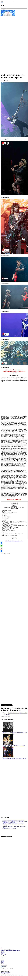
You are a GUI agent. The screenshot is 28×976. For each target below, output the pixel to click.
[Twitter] (14, 544)
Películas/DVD (3, 954)
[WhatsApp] (14, 546)
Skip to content (4, 7)
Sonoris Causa (3, 956)
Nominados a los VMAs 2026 (9, 828)
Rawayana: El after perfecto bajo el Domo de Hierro (14, 758)
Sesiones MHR (4, 965)
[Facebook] (14, 542)
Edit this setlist (9, 540)
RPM (1, 958)
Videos (2, 963)
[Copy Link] (14, 548)
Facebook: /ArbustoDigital (5, 972)
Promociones (3, 966)
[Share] (14, 551)
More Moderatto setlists (17, 540)
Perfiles (2, 962)
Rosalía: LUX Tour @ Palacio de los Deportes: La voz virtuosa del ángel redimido (15, 733)
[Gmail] (14, 549)
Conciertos (3, 952)
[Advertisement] (14, 30)
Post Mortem (3, 957)
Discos (2, 953)
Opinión (2, 961)
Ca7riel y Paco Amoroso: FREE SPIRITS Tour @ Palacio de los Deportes (14, 746)
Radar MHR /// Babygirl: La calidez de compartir (13, 820)
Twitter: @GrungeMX (5, 973)
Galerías (2, 960)
